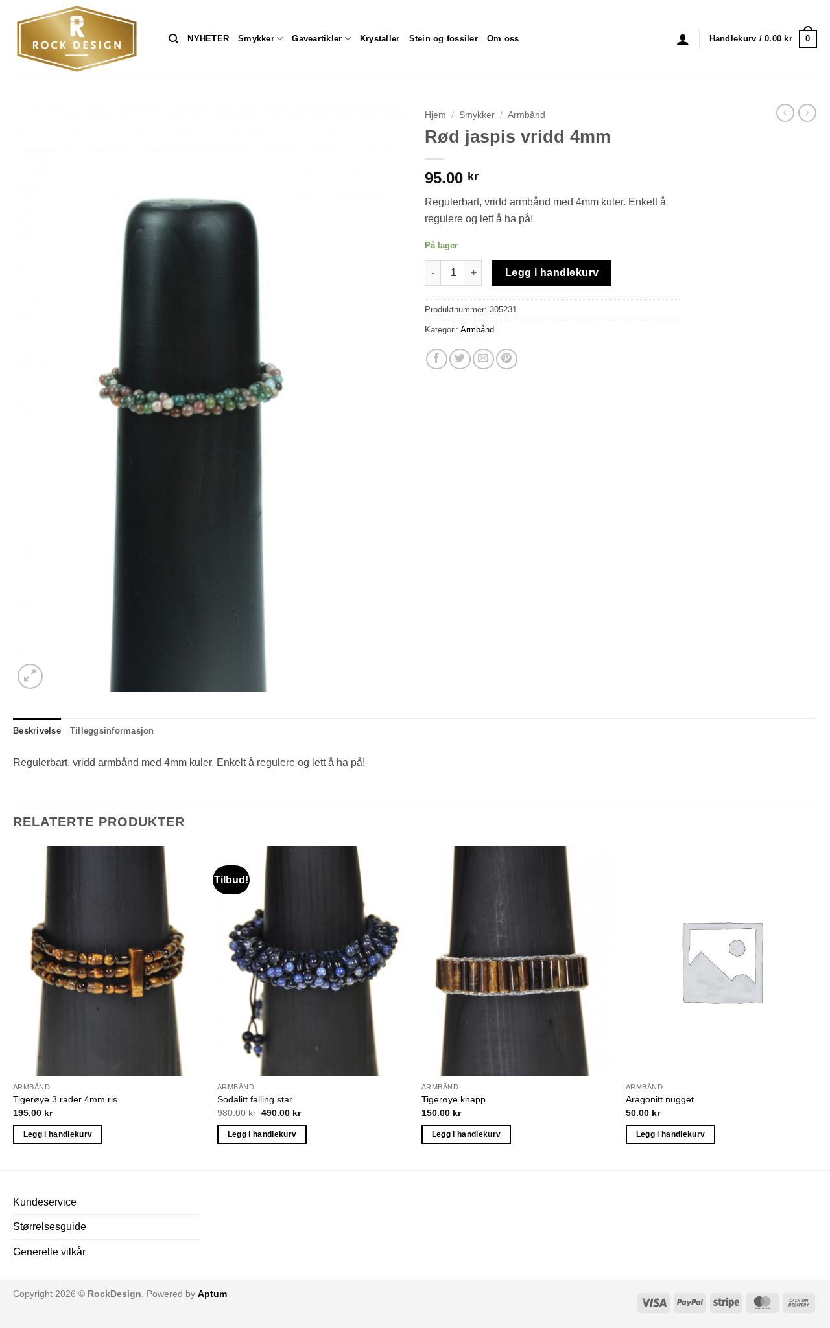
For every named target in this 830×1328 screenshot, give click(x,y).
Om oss (503, 38)
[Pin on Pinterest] (506, 359)
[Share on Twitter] (460, 359)
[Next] (816, 1006)
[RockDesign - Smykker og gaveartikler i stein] (81, 39)
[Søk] (173, 39)
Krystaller (380, 38)
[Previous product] (807, 113)
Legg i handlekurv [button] (58, 1134)
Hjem (435, 115)
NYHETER (208, 38)
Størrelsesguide (49, 1226)
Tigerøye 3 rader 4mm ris (65, 1099)
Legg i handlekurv (552, 272)
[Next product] (785, 113)
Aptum (212, 1293)
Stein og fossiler (443, 38)
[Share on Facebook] (436, 359)
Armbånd (526, 115)
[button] (682, 39)
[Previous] (13, 1006)
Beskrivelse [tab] (37, 731)
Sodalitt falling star (254, 1099)
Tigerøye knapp (453, 1099)
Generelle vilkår (49, 1251)
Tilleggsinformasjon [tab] (112, 731)
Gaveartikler (317, 38)
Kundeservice (45, 1201)
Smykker (256, 38)
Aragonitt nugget (660, 1099)
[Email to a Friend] (483, 359)
